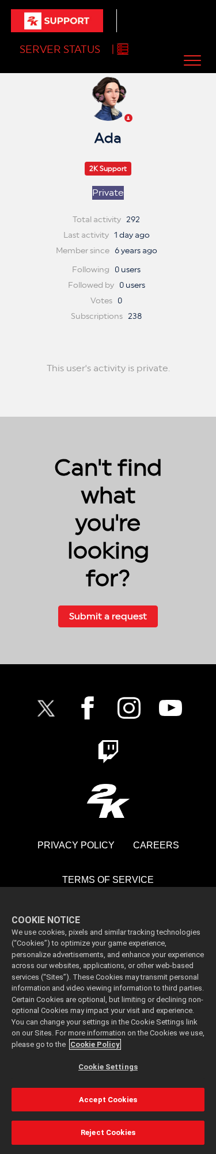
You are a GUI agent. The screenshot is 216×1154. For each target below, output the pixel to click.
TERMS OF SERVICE (108, 880)
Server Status (60, 49)
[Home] (57, 20)
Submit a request (108, 616)
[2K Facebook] (87, 707)
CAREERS (156, 845)
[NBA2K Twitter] (46, 707)
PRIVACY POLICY (76, 845)
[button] (192, 60)
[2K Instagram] (129, 707)
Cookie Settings (108, 1066)
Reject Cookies (108, 1132)
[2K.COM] (108, 801)
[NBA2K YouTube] (170, 707)
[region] (108, 1020)
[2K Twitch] (108, 751)
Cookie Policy (95, 1044)
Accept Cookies (108, 1099)
